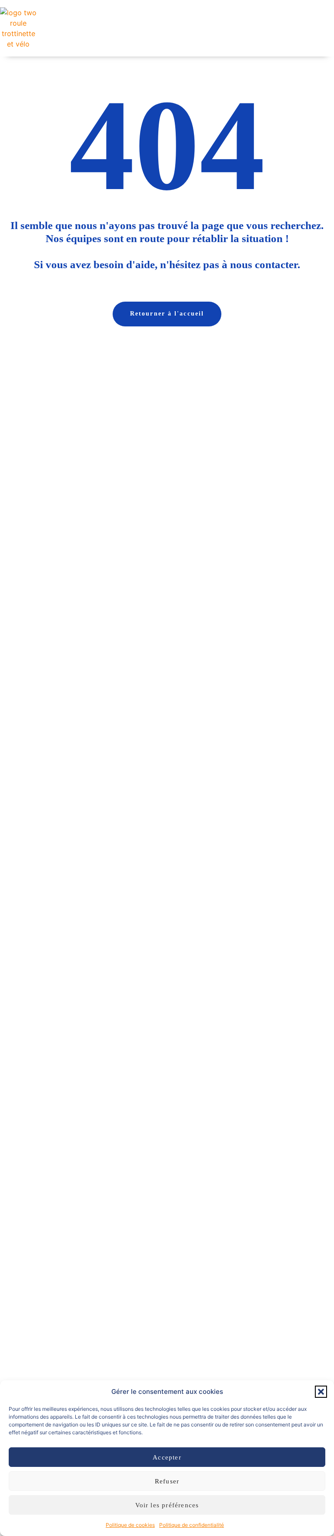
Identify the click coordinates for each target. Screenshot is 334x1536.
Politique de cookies (130, 1525)
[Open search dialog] (265, 28)
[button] (321, 1391)
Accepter (167, 1457)
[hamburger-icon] (244, 28)
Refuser (167, 1481)
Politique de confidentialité (191, 1525)
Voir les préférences (167, 1505)
